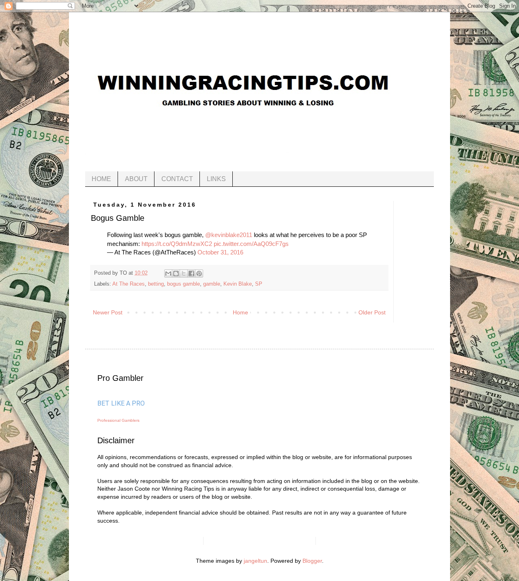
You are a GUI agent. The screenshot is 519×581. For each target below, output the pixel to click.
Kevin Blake (237, 284)
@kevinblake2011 (228, 234)
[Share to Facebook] (191, 273)
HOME (101, 178)
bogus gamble (183, 284)
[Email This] (168, 273)
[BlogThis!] (176, 273)
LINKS (216, 178)
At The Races (128, 284)
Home (240, 312)
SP (258, 284)
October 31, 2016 (220, 252)
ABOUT (136, 178)
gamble (211, 284)
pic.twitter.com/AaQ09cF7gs (251, 243)
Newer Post (107, 312)
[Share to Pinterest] (199, 273)
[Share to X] (184, 273)
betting (156, 284)
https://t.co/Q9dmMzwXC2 (177, 243)
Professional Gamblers (118, 420)
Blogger (312, 561)
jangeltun (255, 561)
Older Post (372, 312)
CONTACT (177, 178)
